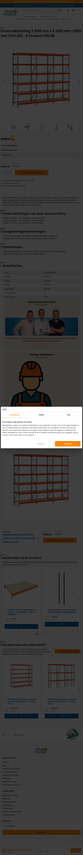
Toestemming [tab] (14, 415)
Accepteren (68, 444)
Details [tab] (41, 415)
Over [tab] (68, 415)
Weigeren (41, 444)
